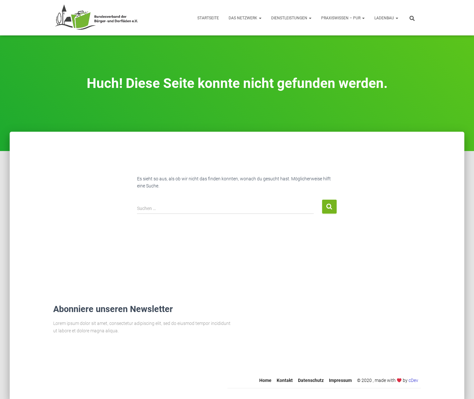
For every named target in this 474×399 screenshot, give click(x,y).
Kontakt (285, 380)
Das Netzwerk (243, 18)
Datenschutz (311, 380)
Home (265, 380)
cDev (413, 380)
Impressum (340, 380)
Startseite (208, 18)
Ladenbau (384, 18)
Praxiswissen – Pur (341, 18)
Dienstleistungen (289, 18)
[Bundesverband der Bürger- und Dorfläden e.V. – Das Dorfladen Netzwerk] (96, 17)
